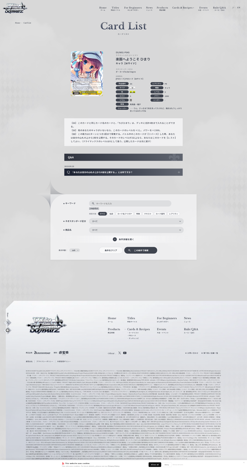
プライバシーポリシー (44, 361)
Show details (178, 464)
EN (238, 8)
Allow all (155, 464)
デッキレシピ (134, 338)
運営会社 (29, 361)
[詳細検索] (94, 208)
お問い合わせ (192, 353)
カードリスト (134, 332)
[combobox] (136, 221)
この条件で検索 (141, 250)
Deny (167, 464)
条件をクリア (111, 250)
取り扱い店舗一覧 (211, 353)
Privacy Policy (114, 466)
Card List (27, 23)
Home (17, 23)
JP (233, 8)
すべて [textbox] (95, 221)
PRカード (132, 335)
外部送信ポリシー (64, 361)
